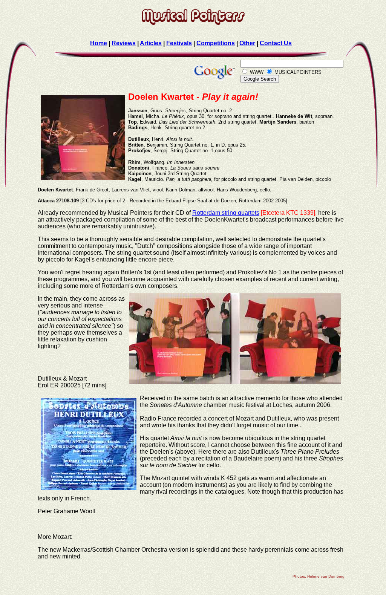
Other (247, 43)
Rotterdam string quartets (225, 213)
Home (98, 43)
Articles (151, 43)
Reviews (124, 43)
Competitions (215, 43)
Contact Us (276, 43)
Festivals (179, 43)
